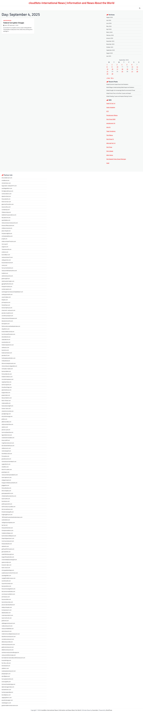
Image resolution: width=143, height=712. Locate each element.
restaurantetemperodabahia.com (10, 475)
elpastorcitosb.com (6, 196)
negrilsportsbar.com (6, 382)
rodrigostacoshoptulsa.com (8, 522)
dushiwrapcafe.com (6, 384)
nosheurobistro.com (6, 193)
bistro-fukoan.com (6, 400)
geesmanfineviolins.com (8, 204)
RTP (107, 111)
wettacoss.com (5, 347)
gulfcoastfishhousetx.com (8, 549)
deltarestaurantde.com (7, 642)
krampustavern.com (7, 610)
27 (132, 71)
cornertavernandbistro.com (8, 594)
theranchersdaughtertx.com (8, 589)
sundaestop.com (6, 209)
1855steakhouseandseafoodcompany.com (12, 517)
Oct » (112, 78)
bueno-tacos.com (6, 567)
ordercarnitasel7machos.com (9, 241)
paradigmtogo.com (6, 414)
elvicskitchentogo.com (7, 416)
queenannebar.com (6, 562)
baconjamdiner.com (6, 586)
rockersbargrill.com (6, 451)
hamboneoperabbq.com (7, 692)
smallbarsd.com (5, 180)
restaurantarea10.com (7, 257)
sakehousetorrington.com (8, 281)
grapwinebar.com (6, 395)
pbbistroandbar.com (6, 422)
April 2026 (108, 29)
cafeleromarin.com (6, 448)
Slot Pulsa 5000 (110, 119)
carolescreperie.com (6, 289)
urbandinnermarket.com (7, 411)
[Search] (139, 8)
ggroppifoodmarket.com (7, 284)
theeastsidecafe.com (7, 544)
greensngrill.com (6, 278)
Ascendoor (95, 710)
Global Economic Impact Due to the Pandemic (117, 84)
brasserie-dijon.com (6, 565)
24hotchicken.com (6, 183)
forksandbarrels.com (7, 374)
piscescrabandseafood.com (8, 605)
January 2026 (109, 38)
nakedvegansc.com (6, 703)
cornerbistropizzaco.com (7, 379)
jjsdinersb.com (5, 620)
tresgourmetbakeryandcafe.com (9, 483)
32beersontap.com (6, 212)
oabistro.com (5, 427)
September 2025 (110, 50)
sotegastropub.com (6, 480)
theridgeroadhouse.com (7, 191)
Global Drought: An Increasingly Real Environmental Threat (120, 90)
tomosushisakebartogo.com (8, 684)
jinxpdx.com (4, 239)
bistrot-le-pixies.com (7, 469)
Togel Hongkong (110, 131)
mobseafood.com (6, 361)
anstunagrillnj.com (6, 681)
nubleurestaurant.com (7, 626)
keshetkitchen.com (6, 689)
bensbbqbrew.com (6, 695)
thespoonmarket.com (7, 286)
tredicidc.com (5, 273)
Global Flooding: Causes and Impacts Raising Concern (119, 96)
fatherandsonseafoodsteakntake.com (11, 326)
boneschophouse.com (7, 308)
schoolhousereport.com (7, 315)
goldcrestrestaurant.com (8, 647)
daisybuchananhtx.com (7, 321)
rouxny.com (4, 265)
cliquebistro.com (6, 329)
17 (117, 69)
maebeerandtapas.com (7, 533)
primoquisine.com (6, 302)
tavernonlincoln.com (7, 618)
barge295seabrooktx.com (8, 557)
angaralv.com (5, 247)
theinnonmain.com (6, 201)
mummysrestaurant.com (8, 541)
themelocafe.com (6, 666)
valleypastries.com (6, 260)
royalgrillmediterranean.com (8, 578)
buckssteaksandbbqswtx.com (9, 536)
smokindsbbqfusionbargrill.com (9, 559)
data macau (109, 155)
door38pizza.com (6, 676)
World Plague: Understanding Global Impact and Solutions (120, 87)
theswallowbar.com (6, 488)
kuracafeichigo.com (6, 660)
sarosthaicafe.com (6, 581)
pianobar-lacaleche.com (7, 313)
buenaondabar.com (6, 371)
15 (107, 69)
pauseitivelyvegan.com (7, 700)
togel (107, 163)
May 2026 (108, 26)
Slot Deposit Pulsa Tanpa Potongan (116, 159)
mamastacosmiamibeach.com (9, 461)
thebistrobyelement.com (8, 345)
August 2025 (109, 53)
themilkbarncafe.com (7, 453)
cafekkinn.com (5, 668)
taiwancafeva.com (6, 207)
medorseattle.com (6, 403)
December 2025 (110, 41)
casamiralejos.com (6, 297)
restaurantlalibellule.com (8, 628)
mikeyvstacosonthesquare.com (9, 318)
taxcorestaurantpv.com (7, 602)
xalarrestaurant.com (7, 631)
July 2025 (108, 56)
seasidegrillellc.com (6, 575)
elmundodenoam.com (7, 178)
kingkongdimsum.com (7, 514)
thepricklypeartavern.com (8, 538)
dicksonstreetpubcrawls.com (9, 363)
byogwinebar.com (6, 392)
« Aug (108, 78)
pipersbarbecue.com (6, 390)
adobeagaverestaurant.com (8, 623)
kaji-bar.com (5, 525)
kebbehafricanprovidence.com (9, 215)
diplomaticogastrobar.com (8, 687)
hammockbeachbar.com (7, 432)
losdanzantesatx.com (7, 353)
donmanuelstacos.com (7, 509)
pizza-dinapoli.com (6, 231)
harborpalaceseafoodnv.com (8, 358)
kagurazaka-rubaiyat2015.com (9, 186)
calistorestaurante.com (7, 276)
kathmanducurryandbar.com (8, 506)
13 (132, 67)
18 (122, 69)
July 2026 (108, 20)
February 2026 (110, 35)
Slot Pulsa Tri (110, 139)
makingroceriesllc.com (7, 294)
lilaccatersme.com (6, 217)
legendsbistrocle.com (7, 435)
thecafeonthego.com (7, 387)
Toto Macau (109, 135)
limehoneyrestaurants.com (8, 644)
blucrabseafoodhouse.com (8, 445)
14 (137, 67)
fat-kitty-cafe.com (6, 663)
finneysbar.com (5, 456)
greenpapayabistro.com (7, 493)
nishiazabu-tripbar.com (7, 369)
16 (112, 69)
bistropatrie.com (6, 323)
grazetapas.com (5, 472)
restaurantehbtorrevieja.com (9, 655)
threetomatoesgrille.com (8, 512)
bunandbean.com (6, 254)
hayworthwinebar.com (7, 583)
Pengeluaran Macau (112, 115)
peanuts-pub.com (6, 429)
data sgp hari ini (110, 143)
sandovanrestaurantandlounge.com (10, 652)
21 (137, 69)
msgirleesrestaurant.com (8, 443)
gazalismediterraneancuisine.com (10, 705)
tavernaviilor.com (6, 498)
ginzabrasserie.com (6, 459)
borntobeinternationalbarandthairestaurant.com (13, 658)
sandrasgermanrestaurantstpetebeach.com (12, 292)
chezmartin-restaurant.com (8, 310)
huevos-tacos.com (6, 408)
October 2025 (109, 47)
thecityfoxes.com (6, 305)
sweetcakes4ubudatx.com (8, 437)
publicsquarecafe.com (7, 504)
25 (122, 71)
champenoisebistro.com (7, 530)
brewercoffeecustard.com (8, 225)
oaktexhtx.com (5, 546)
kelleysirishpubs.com (7, 607)
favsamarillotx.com (6, 599)
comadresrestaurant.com (8, 639)
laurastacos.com (6, 501)
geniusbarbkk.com (6, 551)
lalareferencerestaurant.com (9, 636)
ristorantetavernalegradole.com (9, 366)
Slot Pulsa (109, 147)
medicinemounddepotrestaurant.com (11, 634)
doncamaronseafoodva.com (8, 591)
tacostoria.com (5, 350)
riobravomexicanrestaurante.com (10, 223)
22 (107, 71)
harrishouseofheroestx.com (8, 334)
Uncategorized (7, 20)
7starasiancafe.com (6, 249)
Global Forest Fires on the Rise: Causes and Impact (118, 93)
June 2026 (108, 23)
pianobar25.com (6, 355)
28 (137, 71)
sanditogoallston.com (7, 188)
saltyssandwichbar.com (7, 424)
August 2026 (109, 17)
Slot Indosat (109, 151)
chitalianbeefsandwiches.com (9, 496)
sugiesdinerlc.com (6, 464)
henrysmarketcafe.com (7, 268)
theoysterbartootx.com (7, 528)
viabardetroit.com (6, 339)
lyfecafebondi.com (6, 337)
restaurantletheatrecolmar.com (9, 270)
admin (6, 25)
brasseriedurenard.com (7, 262)
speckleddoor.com (6, 220)
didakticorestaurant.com (7, 650)
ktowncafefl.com (6, 440)
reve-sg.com (5, 244)
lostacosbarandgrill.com (7, 406)
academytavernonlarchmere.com (10, 573)
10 (117, 67)
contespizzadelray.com (7, 236)
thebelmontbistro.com (7, 376)
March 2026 (109, 32)
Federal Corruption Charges (13, 22)
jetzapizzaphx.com (6, 673)
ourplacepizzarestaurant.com (9, 671)
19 (127, 69)
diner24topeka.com (6, 490)
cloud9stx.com (5, 467)
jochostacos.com (6, 597)
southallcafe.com (6, 520)
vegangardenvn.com (7, 697)
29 (107, 74)
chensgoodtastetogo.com (8, 570)
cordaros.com (5, 252)
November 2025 (110, 44)
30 (112, 74)
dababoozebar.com (6, 612)
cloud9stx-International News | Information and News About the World (71, 3)
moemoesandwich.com (7, 615)
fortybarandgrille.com (7, 233)
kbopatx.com (5, 300)
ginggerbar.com (5, 485)
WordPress (109, 710)
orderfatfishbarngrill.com (8, 554)
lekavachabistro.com (7, 398)
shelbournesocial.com (7, 228)
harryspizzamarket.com (7, 679)
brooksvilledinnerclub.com (8, 331)
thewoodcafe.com (6, 199)
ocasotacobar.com (6, 342)
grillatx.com (4, 419)
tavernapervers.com (7, 477)
